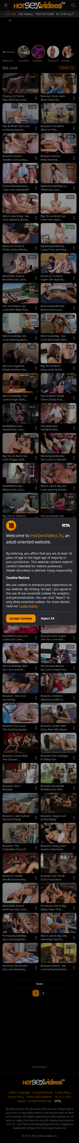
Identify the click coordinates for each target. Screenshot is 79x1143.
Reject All (47, 618)
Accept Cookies (21, 618)
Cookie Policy (28, 606)
